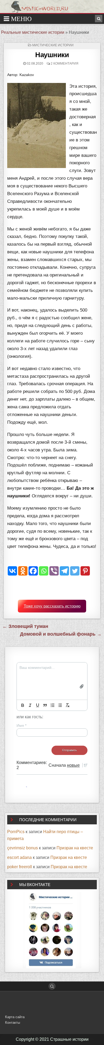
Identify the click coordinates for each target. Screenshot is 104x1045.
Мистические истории (53, 45)
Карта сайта (15, 1017)
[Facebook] (33, 571)
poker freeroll (19, 866)
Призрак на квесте (75, 848)
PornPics (16, 831)
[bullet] (60, 705)
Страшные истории (69, 1039)
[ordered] (52, 705)
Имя (21, 725)
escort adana (19, 857)
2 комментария (64, 63)
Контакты (12, 1023)
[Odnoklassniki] (22, 571)
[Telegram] (64, 571)
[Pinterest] (85, 571)
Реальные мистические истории (32, 32)
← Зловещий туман (25, 626)
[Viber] (54, 571)
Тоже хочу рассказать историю (52, 606)
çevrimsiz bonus (22, 848)
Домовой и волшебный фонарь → (61, 634)
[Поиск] (98, 18)
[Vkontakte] (12, 571)
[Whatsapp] (43, 571)
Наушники (52, 55)
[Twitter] (74, 571)
